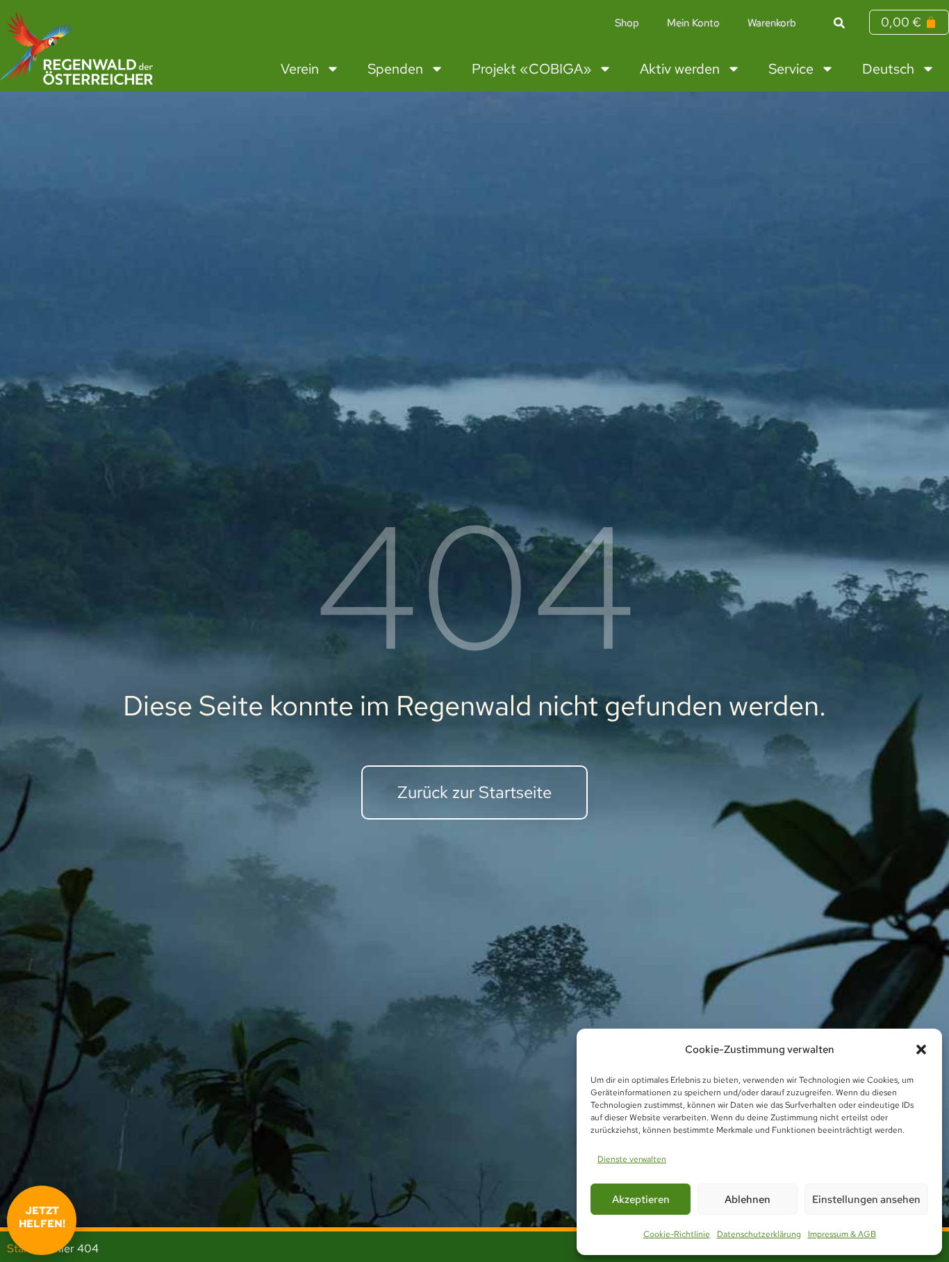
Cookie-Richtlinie (676, 1234)
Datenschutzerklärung (759, 1234)
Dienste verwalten (631, 1159)
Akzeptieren (641, 1199)
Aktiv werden (680, 69)
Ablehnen (747, 1199)
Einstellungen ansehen (866, 1199)
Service (791, 69)
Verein (300, 69)
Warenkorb (772, 23)
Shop (627, 23)
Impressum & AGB (842, 1234)
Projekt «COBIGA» (531, 69)
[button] (921, 1049)
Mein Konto (693, 23)
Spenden (395, 69)
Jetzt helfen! (42, 1217)
